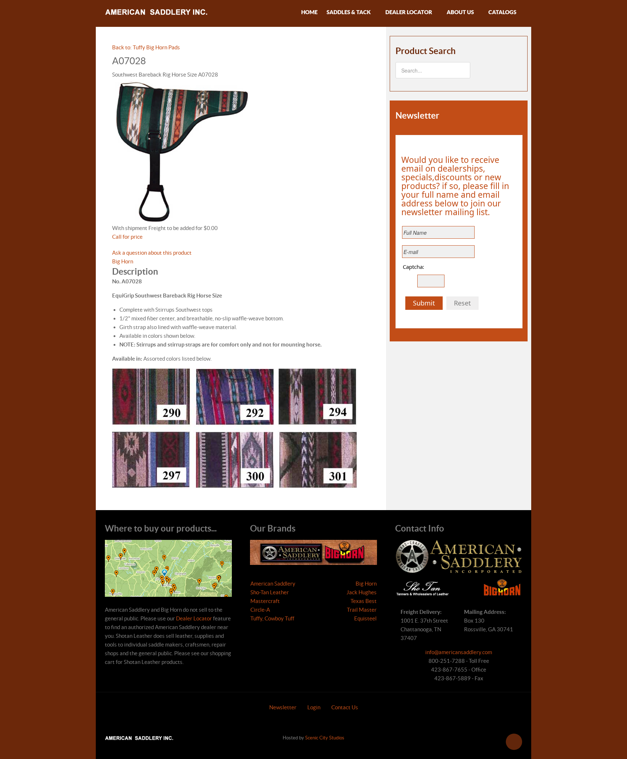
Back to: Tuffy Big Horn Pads (146, 47)
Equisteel (365, 618)
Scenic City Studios (324, 737)
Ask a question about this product (152, 253)
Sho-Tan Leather (269, 592)
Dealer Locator (194, 618)
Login (313, 707)
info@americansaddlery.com (458, 652)
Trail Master (362, 610)
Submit (424, 303)
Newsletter (282, 707)
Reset (462, 303)
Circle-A (260, 610)
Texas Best (364, 601)
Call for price (127, 237)
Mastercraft (265, 601)
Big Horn (122, 261)
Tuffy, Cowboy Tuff (272, 618)
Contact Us (344, 707)
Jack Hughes (362, 592)
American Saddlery (272, 583)
